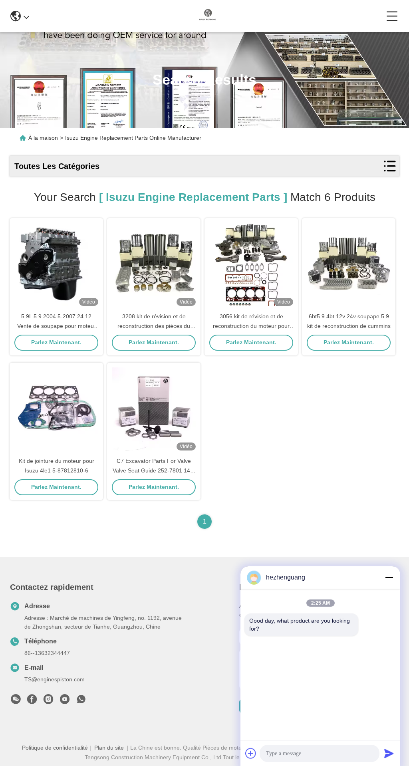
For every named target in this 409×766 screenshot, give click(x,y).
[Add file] (250, 753)
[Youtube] (64, 701)
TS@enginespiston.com (54, 679)
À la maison (43, 138)
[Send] (389, 753)
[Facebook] (32, 701)
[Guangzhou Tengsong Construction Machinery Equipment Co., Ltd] (208, 16)
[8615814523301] (81, 701)
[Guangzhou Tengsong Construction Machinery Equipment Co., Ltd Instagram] (48, 701)
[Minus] (389, 577)
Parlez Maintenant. (56, 342)
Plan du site (109, 747)
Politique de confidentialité (55, 747)
